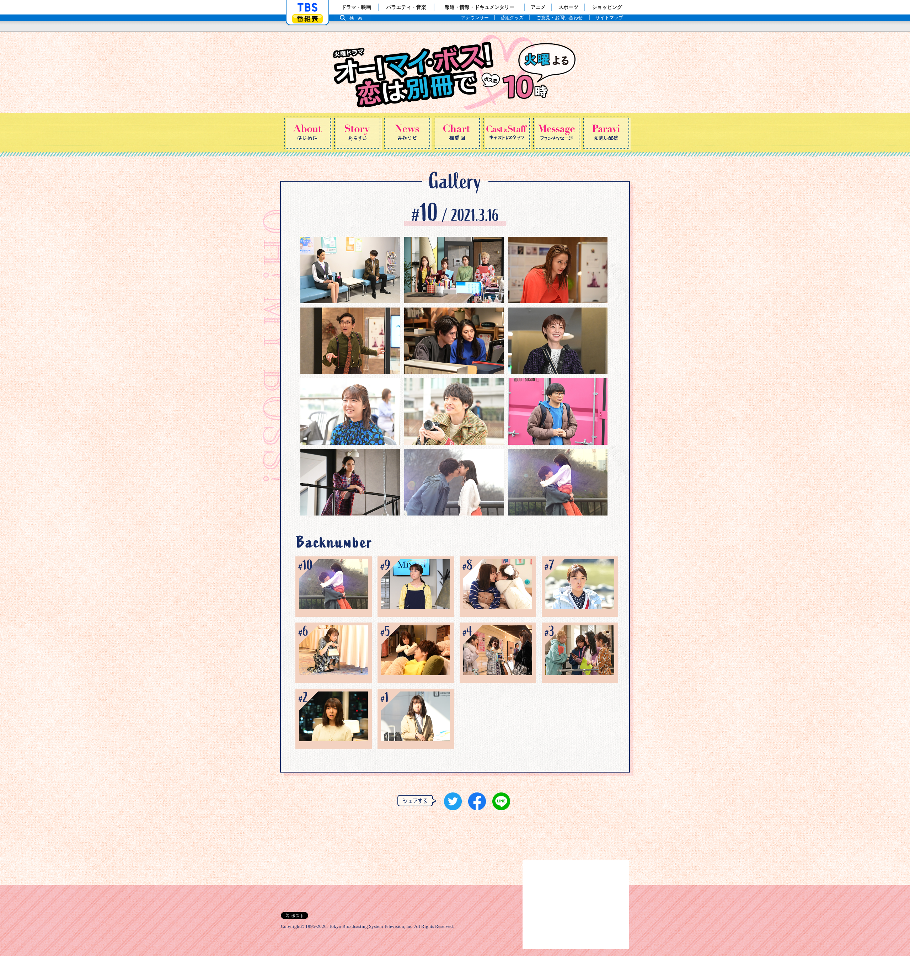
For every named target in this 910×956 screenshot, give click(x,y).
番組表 (307, 18)
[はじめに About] (307, 133)
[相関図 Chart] (457, 133)
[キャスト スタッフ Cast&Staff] (506, 133)
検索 (357, 18)
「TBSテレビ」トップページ (307, 7)
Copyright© (292, 926)
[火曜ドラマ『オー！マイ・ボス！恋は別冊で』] (455, 72)
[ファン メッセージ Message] (556, 133)
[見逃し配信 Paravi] (606, 133)
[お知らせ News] (407, 133)
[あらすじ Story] (357, 133)
